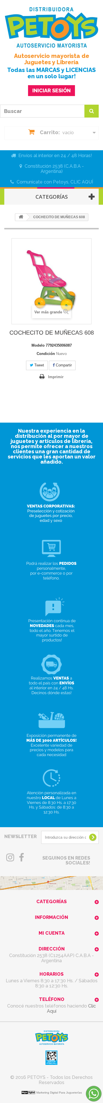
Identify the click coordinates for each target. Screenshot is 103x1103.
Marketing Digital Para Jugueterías (59, 1092)
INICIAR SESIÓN (51, 90)
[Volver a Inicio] (20, 217)
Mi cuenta (52, 933)
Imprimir (56, 377)
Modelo (38, 345)
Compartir (63, 365)
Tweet (38, 365)
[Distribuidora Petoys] (51, 27)
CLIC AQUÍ (81, 182)
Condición (46, 354)
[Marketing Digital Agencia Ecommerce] (28, 1092)
